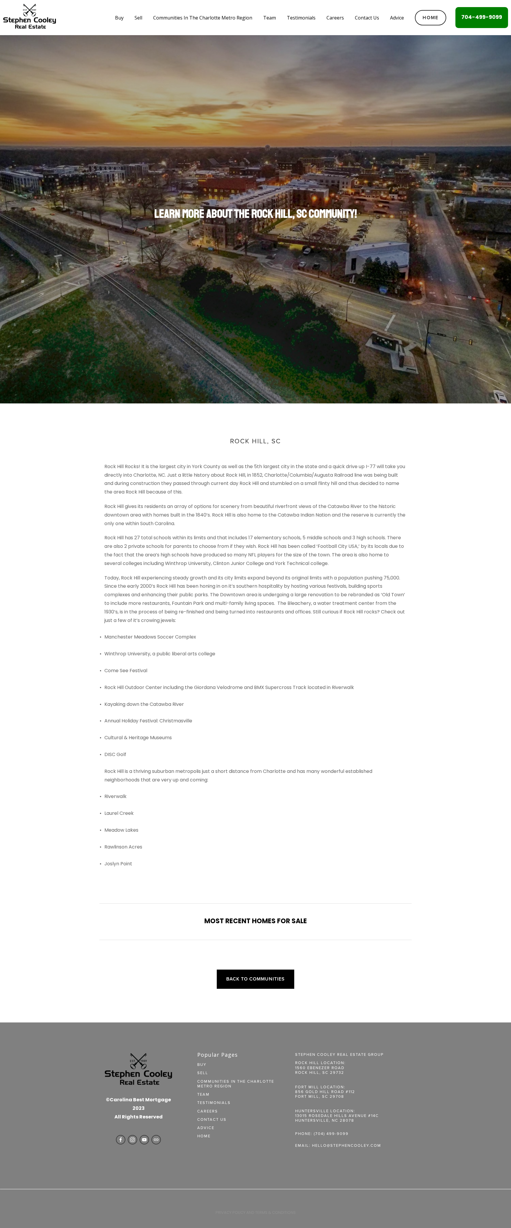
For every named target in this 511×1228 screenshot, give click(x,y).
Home (431, 17)
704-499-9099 (481, 17)
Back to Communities (255, 978)
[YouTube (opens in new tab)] (144, 1139)
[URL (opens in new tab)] (156, 1139)
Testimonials (301, 17)
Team (269, 17)
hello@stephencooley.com (346, 1145)
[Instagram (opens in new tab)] (132, 1139)
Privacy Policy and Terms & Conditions (256, 1213)
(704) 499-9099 (331, 1133)
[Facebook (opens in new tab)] (120, 1139)
